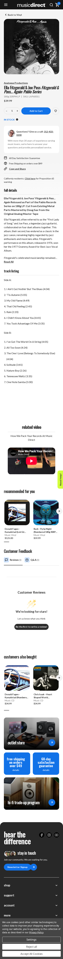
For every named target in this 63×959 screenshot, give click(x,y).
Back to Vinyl (15, 14)
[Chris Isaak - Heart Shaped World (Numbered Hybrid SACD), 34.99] (46, 678)
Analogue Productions (16, 83)
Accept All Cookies (32, 954)
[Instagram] (49, 835)
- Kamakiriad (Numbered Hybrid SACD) (16, 696)
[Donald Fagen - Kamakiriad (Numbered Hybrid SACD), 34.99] (17, 678)
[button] (59, 512)
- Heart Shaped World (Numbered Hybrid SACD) (43, 696)
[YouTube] (56, 835)
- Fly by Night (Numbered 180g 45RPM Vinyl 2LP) (46, 530)
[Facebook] (41, 835)
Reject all (31, 946)
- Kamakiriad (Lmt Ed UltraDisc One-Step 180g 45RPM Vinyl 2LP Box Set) (15, 530)
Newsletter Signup (17, 867)
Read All (9, 261)
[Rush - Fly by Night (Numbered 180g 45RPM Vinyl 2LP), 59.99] (46, 512)
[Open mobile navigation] (6, 4)
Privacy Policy (36, 932)
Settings (31, 939)
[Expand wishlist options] (55, 111)
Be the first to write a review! (31, 626)
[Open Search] (51, 4)
